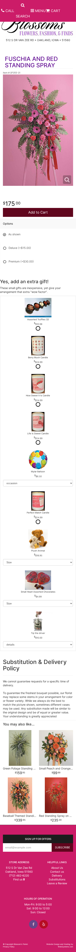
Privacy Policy (8, 947)
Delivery (57, 875)
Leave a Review (57, 883)
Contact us (57, 871)
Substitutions (57, 879)
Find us (18, 879)
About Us (57, 867)
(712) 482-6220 (19, 875)
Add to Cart (38, 212)
